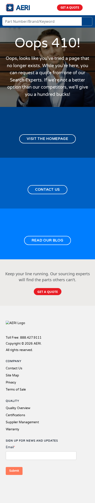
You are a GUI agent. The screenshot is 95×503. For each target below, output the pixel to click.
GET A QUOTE (70, 7)
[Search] (87, 21)
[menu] (87, 7)
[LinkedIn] (24, 484)
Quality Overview (18, 408)
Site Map (12, 375)
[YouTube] (31, 484)
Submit (14, 471)
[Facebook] (8, 484)
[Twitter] (17, 484)
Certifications (15, 415)
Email (10, 447)
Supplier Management (22, 422)
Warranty (12, 429)
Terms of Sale (16, 389)
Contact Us (14, 368)
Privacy (11, 382)
